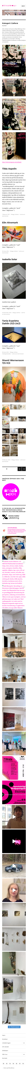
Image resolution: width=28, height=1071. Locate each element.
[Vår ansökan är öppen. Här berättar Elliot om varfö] (14, 817)
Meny (23, 6)
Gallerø (16, 214)
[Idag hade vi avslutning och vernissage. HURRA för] (14, 743)
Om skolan (5, 1047)
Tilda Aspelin (9, 168)
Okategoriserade (6, 353)
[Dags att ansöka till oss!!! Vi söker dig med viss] (14, 841)
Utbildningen (6, 1043)
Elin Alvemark (10, 222)
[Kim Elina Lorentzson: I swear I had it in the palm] (14, 719)
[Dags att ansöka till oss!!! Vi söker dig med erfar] (14, 866)
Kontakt (4, 1058)
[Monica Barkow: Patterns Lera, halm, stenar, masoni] (14, 646)
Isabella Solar (9, 259)
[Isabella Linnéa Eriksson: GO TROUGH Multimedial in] (14, 572)
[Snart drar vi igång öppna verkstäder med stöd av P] (14, 548)
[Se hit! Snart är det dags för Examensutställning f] (14, 768)
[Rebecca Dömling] (14, 1012)
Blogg (12, 214)
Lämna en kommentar (18, 353)
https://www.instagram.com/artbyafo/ (11, 162)
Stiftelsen (5, 1050)
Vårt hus (4, 1054)
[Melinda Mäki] (14, 963)
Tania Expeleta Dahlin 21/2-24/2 (11, 322)
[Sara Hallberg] (14, 988)
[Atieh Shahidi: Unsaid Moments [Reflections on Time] (14, 621)
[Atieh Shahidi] (14, 939)
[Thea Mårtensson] (14, 915)
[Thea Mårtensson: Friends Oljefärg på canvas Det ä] (14, 694)
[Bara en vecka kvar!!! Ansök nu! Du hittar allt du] (14, 792)
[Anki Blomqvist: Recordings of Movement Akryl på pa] (14, 597)
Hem (3, 1035)
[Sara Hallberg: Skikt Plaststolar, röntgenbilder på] (14, 670)
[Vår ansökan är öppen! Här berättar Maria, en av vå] (14, 890)
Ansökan (5, 1039)
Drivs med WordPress (9, 1068)
